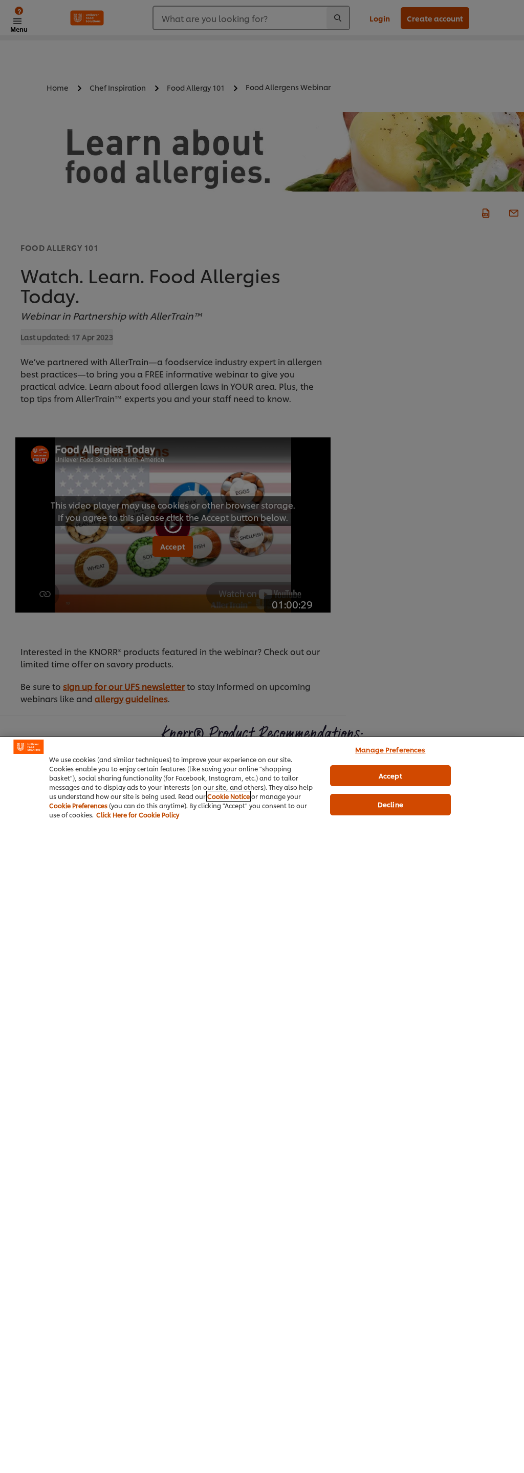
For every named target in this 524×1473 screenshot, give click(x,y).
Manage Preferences (390, 749)
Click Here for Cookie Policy (137, 814)
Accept (390, 775)
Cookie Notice (228, 796)
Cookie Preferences (78, 805)
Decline (390, 804)
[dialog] (262, 1104)
